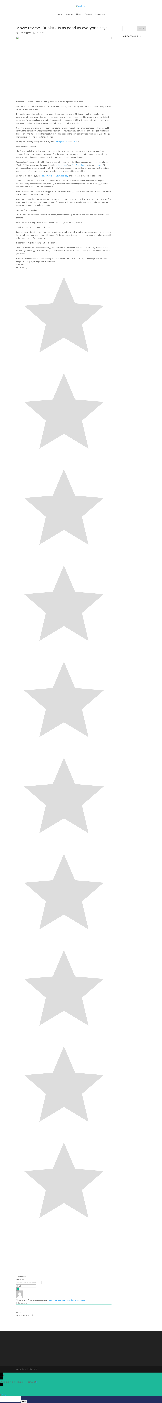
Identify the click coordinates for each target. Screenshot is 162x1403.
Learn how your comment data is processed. (67, 1300)
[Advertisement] (45, 1234)
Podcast (88, 14)
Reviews (69, 14)
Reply (4, 1395)
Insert (24, 1401)
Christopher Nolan (62, 141)
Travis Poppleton (26, 32)
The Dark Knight (79, 165)
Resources (100, 14)
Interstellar (62, 165)
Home (59, 14)
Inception (99, 165)
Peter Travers (46, 176)
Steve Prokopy (62, 176)
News (78, 14)
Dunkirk (75, 141)
